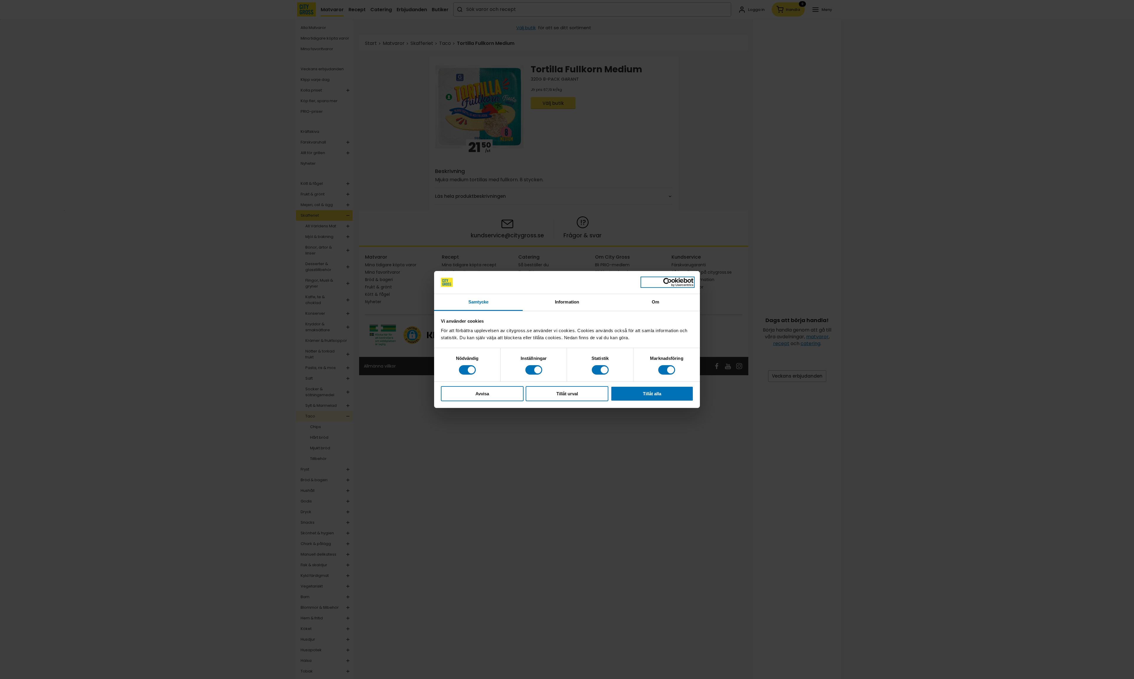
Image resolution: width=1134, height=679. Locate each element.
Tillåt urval (567, 393)
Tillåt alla (652, 393)
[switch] (533, 370)
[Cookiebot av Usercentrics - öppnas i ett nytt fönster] (667, 282)
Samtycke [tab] (478, 301)
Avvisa (482, 393)
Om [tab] (655, 301)
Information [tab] (567, 301)
